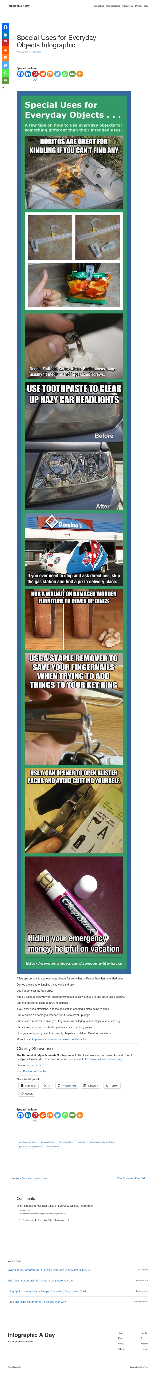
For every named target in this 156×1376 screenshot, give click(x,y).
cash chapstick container (27, 1142)
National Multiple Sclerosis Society (102, 1142)
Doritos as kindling (47, 1142)
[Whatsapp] (65, 74)
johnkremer (28, 52)
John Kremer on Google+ (32, 1071)
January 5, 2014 (25, 1210)
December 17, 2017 (141, 1301)
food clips (81, 1142)
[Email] (72, 74)
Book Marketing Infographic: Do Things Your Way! (37, 1301)
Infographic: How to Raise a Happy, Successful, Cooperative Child (47, 1291)
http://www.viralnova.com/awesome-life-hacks (59, 1039)
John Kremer (35, 1065)
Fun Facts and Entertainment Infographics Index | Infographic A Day (42, 1213)
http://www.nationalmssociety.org (103, 1059)
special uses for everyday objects (30, 1146)
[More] (79, 74)
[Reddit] (42, 74)
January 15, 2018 (142, 1280)
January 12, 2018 (142, 1291)
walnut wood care (53, 1146)
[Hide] (3, 87)
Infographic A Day (19, 6)
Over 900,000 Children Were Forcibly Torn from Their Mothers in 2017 (49, 1269)
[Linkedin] (28, 74)
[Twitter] (57, 74)
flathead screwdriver (66, 1142)
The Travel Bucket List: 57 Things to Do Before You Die (40, 1280)
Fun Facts (37, 52)
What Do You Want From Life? (131, 1178)
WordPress (144, 1367)
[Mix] (50, 74)
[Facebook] (20, 74)
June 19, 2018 (143, 1270)
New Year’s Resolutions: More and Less (29, 1178)
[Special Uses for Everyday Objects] (74, 532)
